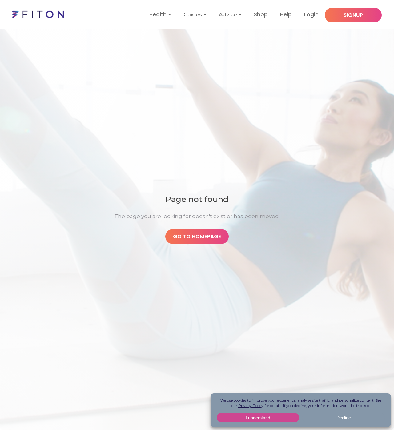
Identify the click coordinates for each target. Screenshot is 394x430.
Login (311, 14)
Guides (192, 14)
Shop (261, 14)
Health (158, 14)
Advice (228, 14)
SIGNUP (353, 15)
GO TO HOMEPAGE (197, 236)
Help (286, 14)
